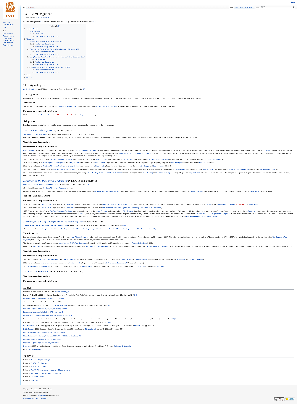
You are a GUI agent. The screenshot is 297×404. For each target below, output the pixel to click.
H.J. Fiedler (161, 266)
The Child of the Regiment (123, 229)
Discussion (30, 7)
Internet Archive (60, 292)
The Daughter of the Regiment (106, 106)
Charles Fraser (126, 259)
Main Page (35, 380)
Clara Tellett (70, 204)
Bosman (269, 150)
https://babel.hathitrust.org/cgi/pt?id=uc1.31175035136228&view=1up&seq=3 (51, 336)
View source (239, 7)
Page (23, 7)
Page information (8, 45)
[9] (62, 302)
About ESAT (35, 398)
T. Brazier (231, 204)
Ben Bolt (202, 162)
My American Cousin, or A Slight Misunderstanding (120, 208)
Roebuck (251, 211)
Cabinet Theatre (69, 259)
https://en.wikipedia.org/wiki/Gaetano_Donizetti (40, 343)
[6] (123, 225)
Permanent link (8, 43)
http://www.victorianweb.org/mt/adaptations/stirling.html (43, 332)
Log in (293, 2)
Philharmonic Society (65, 115)
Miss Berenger (176, 162)
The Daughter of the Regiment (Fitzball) (201, 216)
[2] (65, 22)
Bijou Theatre (128, 159)
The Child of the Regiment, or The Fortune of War (92, 229)
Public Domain (42, 395)
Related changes (8, 36)
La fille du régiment (30, 89)
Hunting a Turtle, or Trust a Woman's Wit (117, 204)
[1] (41, 22)
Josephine (36, 246)
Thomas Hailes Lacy (139, 243)
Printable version (8, 40)
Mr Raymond (240, 204)
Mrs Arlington (253, 204)
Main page (6, 22)
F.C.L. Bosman (28, 329)
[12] (108, 322)
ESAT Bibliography (34, 349)
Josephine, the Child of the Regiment (56, 229)
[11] (173, 319)
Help (4, 27)
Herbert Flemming (163, 173)
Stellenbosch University (122, 346)
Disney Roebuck (29, 150)
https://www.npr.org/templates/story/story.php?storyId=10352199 (47, 315)
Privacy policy (27, 398)
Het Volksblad (114, 191)
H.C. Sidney (140, 266)
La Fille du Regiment (42, 17)
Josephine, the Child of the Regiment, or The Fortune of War (53, 221)
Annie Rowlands (142, 259)
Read (231, 7)
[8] (135, 295)
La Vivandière (30, 271)
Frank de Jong (147, 173)
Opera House (195, 173)
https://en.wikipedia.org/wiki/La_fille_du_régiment (41, 339)
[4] (83, 89)
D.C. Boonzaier (28, 325)
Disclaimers (43, 398)
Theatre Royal (207, 169)
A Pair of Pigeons (196, 259)
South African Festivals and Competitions (46, 373)
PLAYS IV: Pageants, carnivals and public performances (51, 370)
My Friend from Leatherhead (116, 263)
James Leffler (222, 204)
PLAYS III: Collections (38, 366)
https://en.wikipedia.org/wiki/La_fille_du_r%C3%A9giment (44, 308)
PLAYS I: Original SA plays (40, 360)
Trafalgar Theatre (84, 115)
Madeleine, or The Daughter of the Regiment (134, 153)
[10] (109, 305)
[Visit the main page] (10, 9)
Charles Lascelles (44, 115)
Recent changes (8, 24)
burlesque (44, 271)
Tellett (208, 204)
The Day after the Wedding (159, 159)
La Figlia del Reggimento (67, 106)
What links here (8, 34)
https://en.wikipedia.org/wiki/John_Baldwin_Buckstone (43, 298)
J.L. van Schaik (90, 329)
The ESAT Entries (37, 377)
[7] (67, 292)
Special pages (7, 38)
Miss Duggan (145, 166)
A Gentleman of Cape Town (151, 208)
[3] (93, 22)
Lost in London (158, 166)
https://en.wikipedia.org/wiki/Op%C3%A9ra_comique (42, 312)
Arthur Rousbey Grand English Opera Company (104, 173)
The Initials (181, 259)
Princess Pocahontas (213, 159)
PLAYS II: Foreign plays (39, 363)
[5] (87, 184)
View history (249, 7)
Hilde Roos (27, 346)
